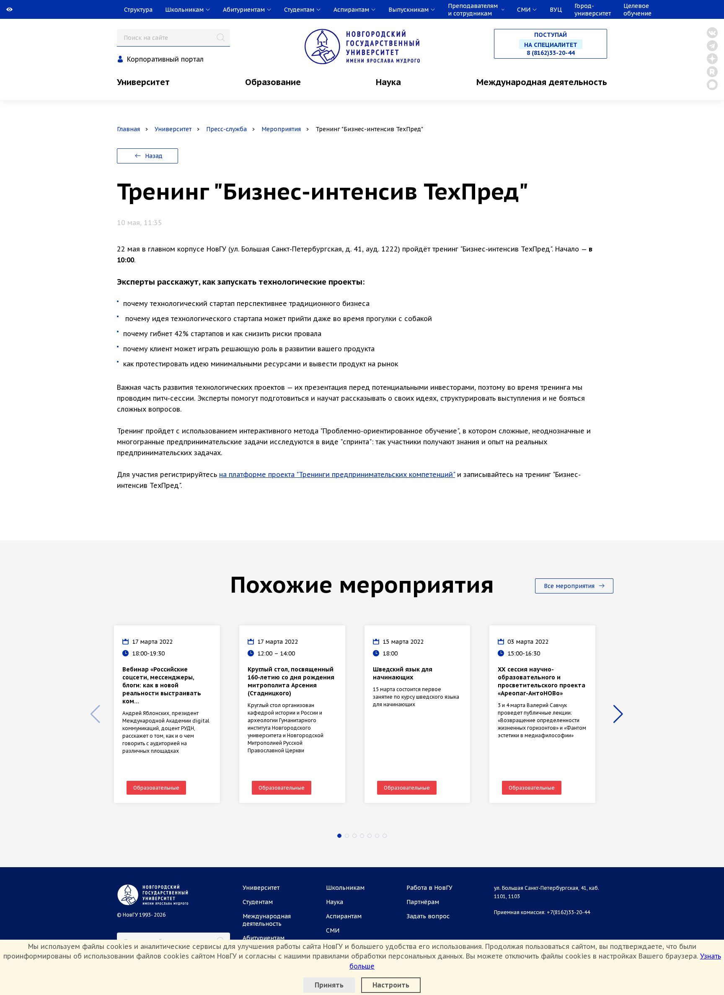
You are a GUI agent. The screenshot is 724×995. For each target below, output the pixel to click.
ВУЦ (556, 9)
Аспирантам (344, 916)
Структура (138, 9)
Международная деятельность (541, 82)
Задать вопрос (428, 916)
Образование (273, 82)
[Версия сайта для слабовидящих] (1, 9)
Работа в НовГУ (429, 887)
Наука (388, 82)
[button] (339, 836)
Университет (143, 82)
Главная (128, 129)
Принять (329, 985)
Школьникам (345, 887)
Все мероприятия (570, 586)
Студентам (258, 902)
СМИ (332, 930)
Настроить (390, 985)
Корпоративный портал (165, 59)
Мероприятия (281, 129)
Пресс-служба (226, 129)
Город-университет (592, 9)
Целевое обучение (637, 9)
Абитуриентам (263, 938)
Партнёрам (422, 902)
